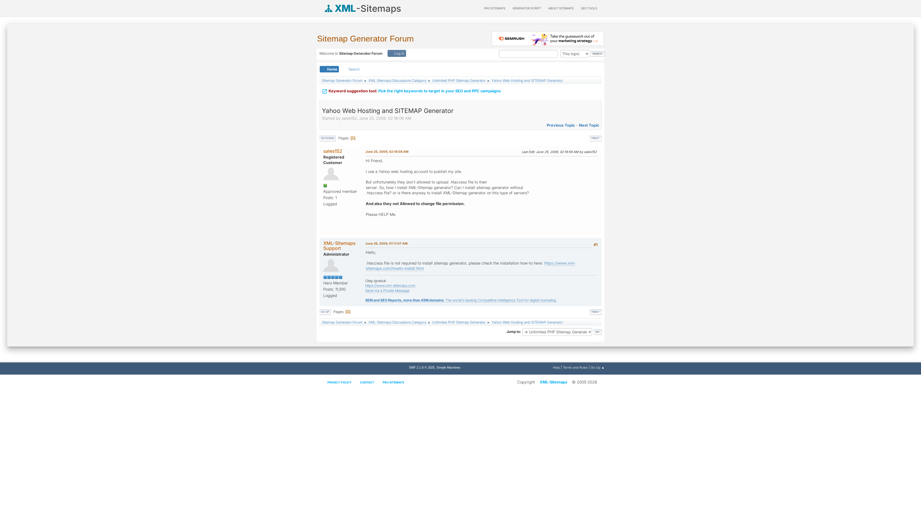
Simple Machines (448, 367)
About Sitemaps (561, 8)
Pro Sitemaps (393, 382)
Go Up (325, 312)
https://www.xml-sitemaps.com (390, 285)
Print (595, 138)
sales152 (332, 151)
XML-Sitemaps (553, 382)
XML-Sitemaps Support (339, 245)
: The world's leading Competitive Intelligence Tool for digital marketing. (461, 300)
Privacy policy (339, 382)
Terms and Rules (575, 367)
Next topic (589, 125)
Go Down (327, 138)
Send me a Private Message (387, 290)
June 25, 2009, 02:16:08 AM (386, 151)
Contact (367, 382)
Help (556, 367)
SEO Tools (589, 8)
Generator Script (527, 8)
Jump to (513, 332)
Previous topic (561, 125)
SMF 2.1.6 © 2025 (422, 367)
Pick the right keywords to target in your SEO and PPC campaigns (411, 91)
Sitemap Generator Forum (365, 38)
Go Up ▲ (597, 367)
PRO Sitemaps (494, 8)
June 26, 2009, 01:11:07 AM (386, 243)
